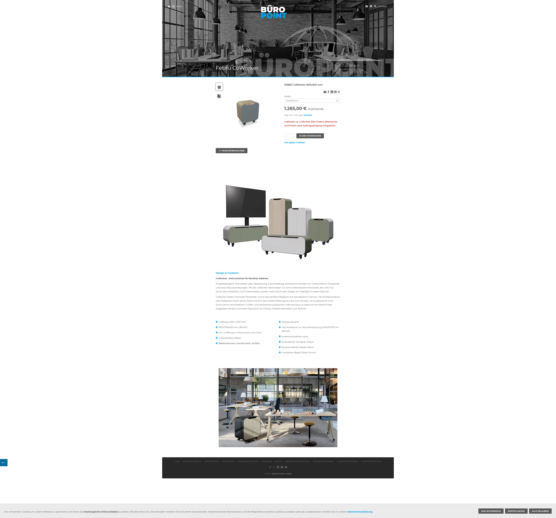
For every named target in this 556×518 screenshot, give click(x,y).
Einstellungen (516, 511)
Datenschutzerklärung (360, 511)
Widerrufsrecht (192, 461)
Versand (307, 115)
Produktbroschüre (233, 150)
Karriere (267, 461)
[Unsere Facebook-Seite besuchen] (270, 468)
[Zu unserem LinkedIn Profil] (278, 468)
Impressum (228, 461)
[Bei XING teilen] (338, 92)
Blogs (278, 461)
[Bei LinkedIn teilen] (331, 92)
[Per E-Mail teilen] (324, 92)
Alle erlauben (540, 511)
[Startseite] (169, 6)
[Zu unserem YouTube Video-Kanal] (286, 468)
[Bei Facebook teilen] (328, 92)
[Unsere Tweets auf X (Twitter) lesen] (274, 468)
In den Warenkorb (310, 136)
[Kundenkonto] (366, 6)
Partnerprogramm (323, 461)
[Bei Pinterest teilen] (335, 92)
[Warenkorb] (371, 6)
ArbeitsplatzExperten (297, 461)
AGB (177, 461)
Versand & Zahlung (248, 461)
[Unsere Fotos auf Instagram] (282, 468)
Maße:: (287, 96)
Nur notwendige (491, 511)
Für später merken (294, 142)
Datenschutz (211, 461)
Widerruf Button (371, 461)
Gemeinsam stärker (347, 461)
